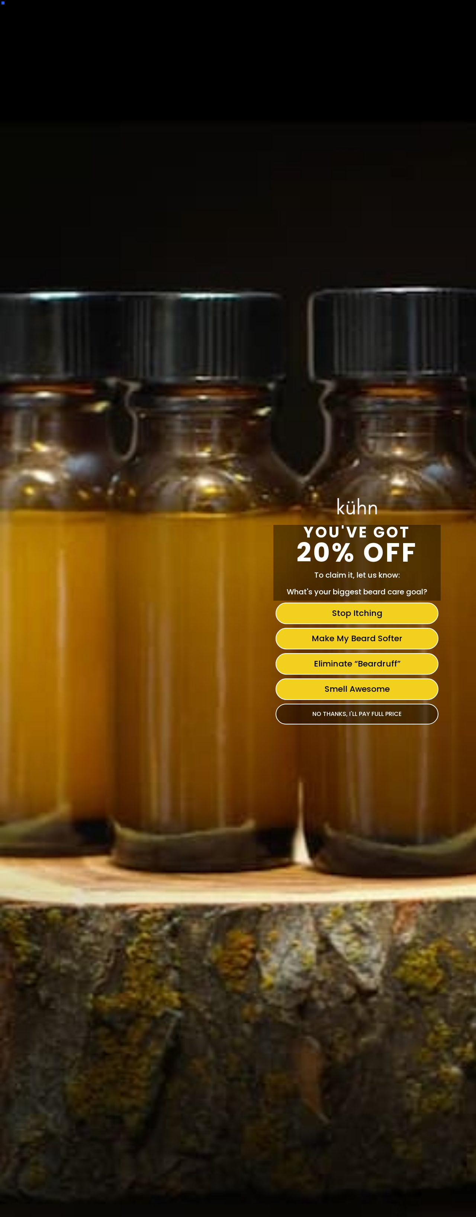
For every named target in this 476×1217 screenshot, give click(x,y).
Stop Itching (357, 613)
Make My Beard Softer (357, 638)
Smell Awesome (357, 689)
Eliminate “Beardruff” (357, 663)
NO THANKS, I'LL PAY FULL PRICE (357, 714)
